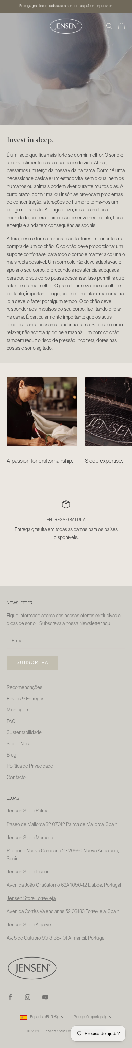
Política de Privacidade (30, 766)
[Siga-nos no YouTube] (45, 997)
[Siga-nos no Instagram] (27, 997)
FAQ (11, 721)
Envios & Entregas (25, 699)
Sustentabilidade (24, 732)
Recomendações (24, 687)
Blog (11, 755)
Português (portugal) (90, 1017)
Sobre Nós (18, 744)
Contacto (16, 777)
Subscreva (32, 663)
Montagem (18, 710)
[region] (66, 527)
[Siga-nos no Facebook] (10, 997)
